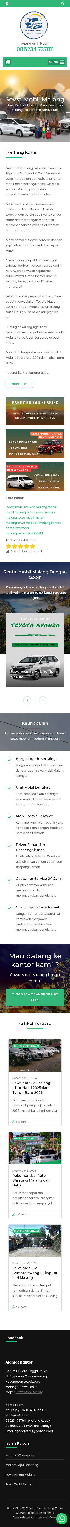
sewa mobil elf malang (33, 523)
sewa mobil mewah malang (27, 507)
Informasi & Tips (23, 1138)
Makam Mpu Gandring (22, 1465)
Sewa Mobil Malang (30, 1392)
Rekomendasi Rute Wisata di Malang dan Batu (31, 1180)
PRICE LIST (19, 383)
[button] (27, 700)
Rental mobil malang (26, 1046)
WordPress (49, 1517)
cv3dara (21, 1122)
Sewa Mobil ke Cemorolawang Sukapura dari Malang (34, 1273)
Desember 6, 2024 (24, 1171)
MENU (53, 62)
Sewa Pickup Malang (20, 1475)
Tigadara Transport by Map (35, 997)
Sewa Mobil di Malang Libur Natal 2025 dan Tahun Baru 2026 (31, 1088)
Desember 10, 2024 (24, 1078)
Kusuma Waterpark (20, 1455)
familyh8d (35, 533)
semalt (22, 533)
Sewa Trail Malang (19, 1484)
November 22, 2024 (25, 1263)
